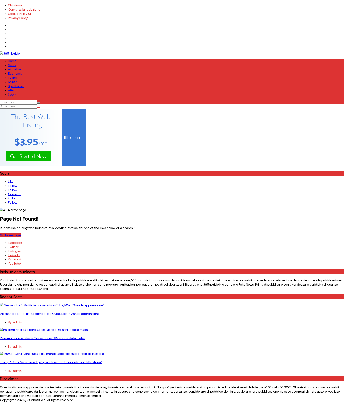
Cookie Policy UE (20, 14)
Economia (15, 73)
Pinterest (14, 259)
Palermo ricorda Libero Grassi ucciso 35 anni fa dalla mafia (42, 338)
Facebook (15, 243)
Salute (12, 82)
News (12, 65)
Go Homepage (10, 235)
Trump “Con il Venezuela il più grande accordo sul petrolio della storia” (51, 362)
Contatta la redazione (24, 9)
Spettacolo (16, 86)
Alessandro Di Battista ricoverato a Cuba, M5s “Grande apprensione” (50, 314)
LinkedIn (14, 255)
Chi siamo (15, 5)
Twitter (13, 247)
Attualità (14, 69)
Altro (11, 90)
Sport (12, 94)
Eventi (12, 78)
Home (12, 61)
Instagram (15, 251)
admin (17, 322)
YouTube (14, 263)
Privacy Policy (18, 18)
